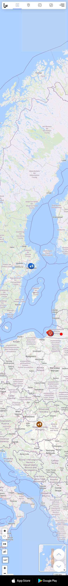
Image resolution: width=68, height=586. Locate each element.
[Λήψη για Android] (48, 581)
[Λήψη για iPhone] (21, 581)
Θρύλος (51, 7)
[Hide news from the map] (4, 551)
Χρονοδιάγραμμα (40, 7)
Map (28, 7)
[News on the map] (7, 5)
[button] (61, 334)
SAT (5, 560)
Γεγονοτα (17, 7)
